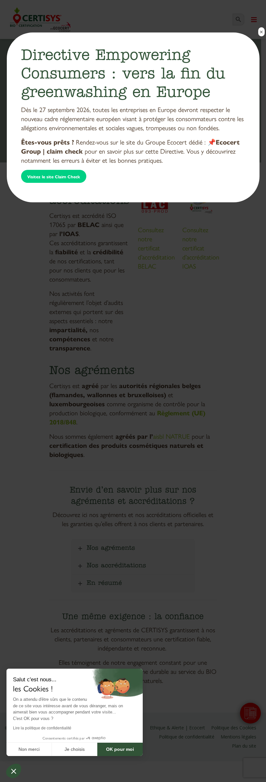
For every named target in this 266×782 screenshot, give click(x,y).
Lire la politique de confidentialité (42, 728)
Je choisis (75, 749)
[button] (13, 771)
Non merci (29, 749)
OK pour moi (120, 749)
